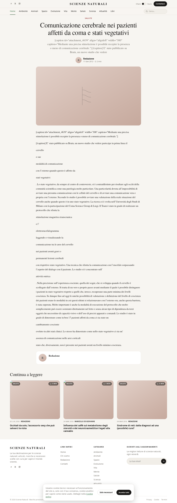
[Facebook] (11, 4)
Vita (65, 11)
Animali (34, 11)
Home (12, 11)
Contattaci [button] (160, 4)
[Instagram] (19, 4)
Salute (83, 11)
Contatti (64, 464)
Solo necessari (106, 492)
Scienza (92, 11)
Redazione (88, 58)
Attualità (103, 11)
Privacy (149, 500)
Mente (74, 11)
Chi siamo (65, 456)
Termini (164, 500)
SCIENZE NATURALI (88, 4)
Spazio (44, 11)
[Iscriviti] (163, 461)
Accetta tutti (124, 492)
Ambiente (23, 11)
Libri (113, 11)
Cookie (156, 500)
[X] (15, 4)
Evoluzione (55, 11)
